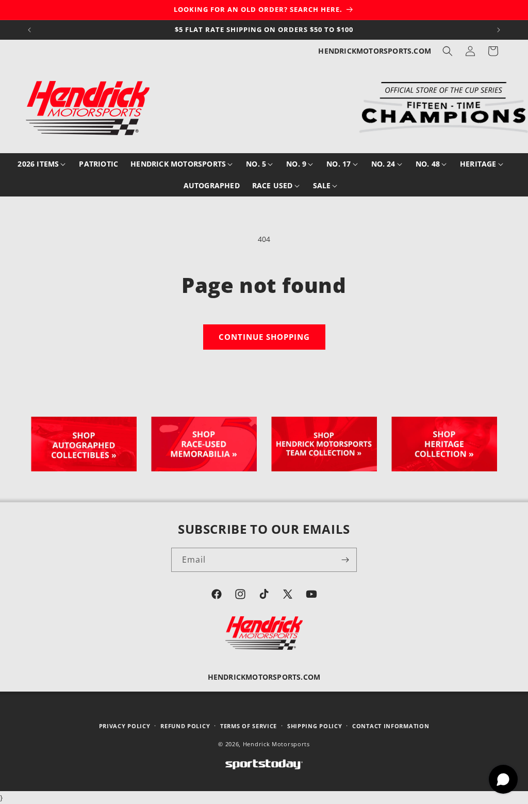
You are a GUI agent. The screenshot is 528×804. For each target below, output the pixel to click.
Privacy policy (125, 726)
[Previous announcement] (29, 30)
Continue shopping (264, 337)
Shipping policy (314, 726)
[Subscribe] (345, 560)
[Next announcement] (498, 30)
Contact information (390, 726)
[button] (447, 51)
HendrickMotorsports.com (374, 51)
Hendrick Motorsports (276, 744)
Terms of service (248, 726)
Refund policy (185, 726)
